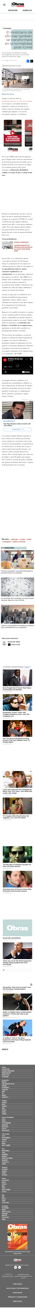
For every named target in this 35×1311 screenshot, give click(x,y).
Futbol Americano (6, 1123)
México (3, 1104)
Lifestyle (4, 1128)
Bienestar (4, 1215)
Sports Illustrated (8, 1117)
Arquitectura (5, 1074)
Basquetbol (5, 1125)
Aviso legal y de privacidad (18, 1288)
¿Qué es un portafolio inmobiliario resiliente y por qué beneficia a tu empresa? (17, 626)
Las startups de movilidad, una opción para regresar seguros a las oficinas (17, 599)
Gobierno (4, 1102)
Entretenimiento (6, 1138)
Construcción (12, 10)
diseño (29, 539)
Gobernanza (5, 1154)
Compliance (17, 1292)
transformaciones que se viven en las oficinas (17, 101)
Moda (3, 1186)
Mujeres (4, 1095)
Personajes (5, 1213)
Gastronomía (5, 1208)
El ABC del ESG (5, 1162)
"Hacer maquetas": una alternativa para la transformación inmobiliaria (17, 572)
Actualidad (5, 1169)
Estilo (3, 1136)
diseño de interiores (19, 541)
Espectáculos (5, 1180)
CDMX (3, 1108)
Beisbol (4, 1121)
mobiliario (15, 539)
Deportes (4, 1139)
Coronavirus (7, 541)
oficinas (22, 539)
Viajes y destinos (6, 1211)
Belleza (4, 1188)
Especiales (4, 1175)
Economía (4, 1085)
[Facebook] (28, 61)
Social (3, 1152)
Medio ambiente (5, 1150)
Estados (4, 1110)
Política (4, 1101)
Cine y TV (4, 1141)
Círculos (4, 1184)
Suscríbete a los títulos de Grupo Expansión (17, 1252)
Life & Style (5, 1134)
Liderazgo (4, 1171)
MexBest (5, 1206)
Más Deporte (5, 1127)
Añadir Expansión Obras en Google (13, 65)
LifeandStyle (5, 1097)
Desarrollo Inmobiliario (21, 242)
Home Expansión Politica (8, 1084)
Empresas (4, 1082)
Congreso (4, 1106)
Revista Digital (5, 1130)
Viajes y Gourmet (6, 1145)
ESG (3, 1093)
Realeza (4, 1182)
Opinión (4, 1112)
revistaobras (15, 1267)
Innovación (4, 1160)
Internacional (5, 1087)
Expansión (5, 1080)
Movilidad (4, 1156)
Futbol (3, 1119)
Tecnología (5, 1089)
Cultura (4, 1191)
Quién (4, 1178)
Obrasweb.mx (19, 1267)
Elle (3, 1195)
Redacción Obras (14, 642)
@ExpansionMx (15, 644)
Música (3, 1143)
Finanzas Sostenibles (7, 1158)
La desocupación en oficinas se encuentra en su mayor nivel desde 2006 (23, 248)
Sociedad (4, 1114)
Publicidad (17, 1284)
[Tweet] (31, 61)
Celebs (3, 1200)
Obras (4, 1067)
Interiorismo (7, 28)
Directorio (17, 1301)
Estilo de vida (5, 1202)
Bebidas (4, 1210)
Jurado (3, 1219)
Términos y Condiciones (17, 1297)
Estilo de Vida (5, 1217)
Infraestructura (6, 1073)
